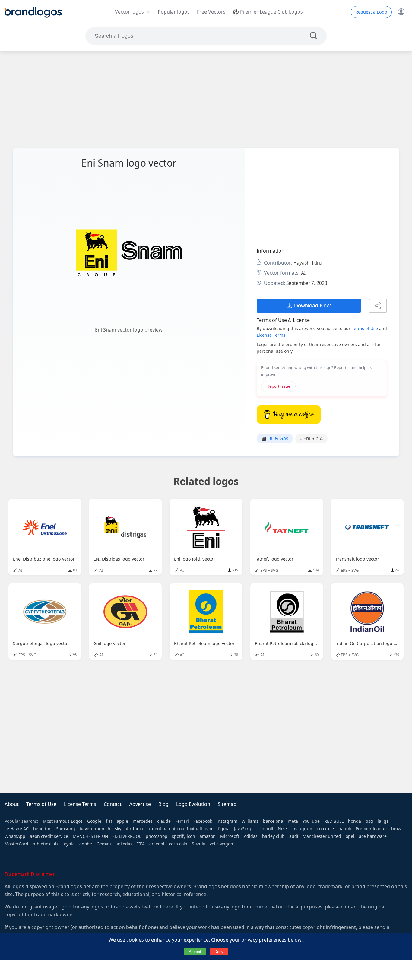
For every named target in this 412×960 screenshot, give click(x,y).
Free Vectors (211, 12)
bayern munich (95, 828)
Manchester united (322, 836)
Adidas (251, 836)
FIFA (140, 844)
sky (118, 828)
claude (164, 821)
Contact (113, 804)
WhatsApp (15, 836)
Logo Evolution (193, 804)
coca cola (178, 844)
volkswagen (221, 844)
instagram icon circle (312, 828)
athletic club (45, 844)
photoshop (156, 836)
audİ (293, 836)
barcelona (273, 821)
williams (250, 821)
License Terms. (272, 335)
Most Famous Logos (63, 821)
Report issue (278, 386)
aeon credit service (49, 836)
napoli (344, 828)
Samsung (65, 828)
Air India (134, 828)
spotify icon (183, 836)
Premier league (371, 828)
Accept (195, 951)
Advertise (140, 804)
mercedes (143, 821)
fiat (109, 821)
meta (293, 821)
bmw (396, 828)
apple (122, 821)
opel (350, 836)
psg (369, 821)
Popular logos (174, 12)
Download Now (312, 305)
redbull (265, 828)
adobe (85, 844)
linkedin (124, 844)
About (12, 804)
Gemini (104, 844)
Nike (282, 828)
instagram (227, 821)
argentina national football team (181, 828)
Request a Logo (371, 12)
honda (354, 821)
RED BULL (334, 821)
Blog (163, 804)
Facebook (202, 821)
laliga (383, 821)
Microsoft (229, 836)
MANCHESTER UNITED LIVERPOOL (107, 836)
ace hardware (373, 836)
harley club (273, 836)
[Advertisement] (206, 99)
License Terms (80, 804)
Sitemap (227, 804)
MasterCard (16, 844)
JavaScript (244, 828)
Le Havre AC (17, 828)
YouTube (311, 821)
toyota (68, 844)
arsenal (156, 844)
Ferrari (182, 821)
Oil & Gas (277, 438)
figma (224, 828)
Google (94, 821)
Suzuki (198, 844)
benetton (42, 828)
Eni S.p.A (313, 438)
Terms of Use (365, 328)
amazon (208, 836)
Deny (218, 951)
